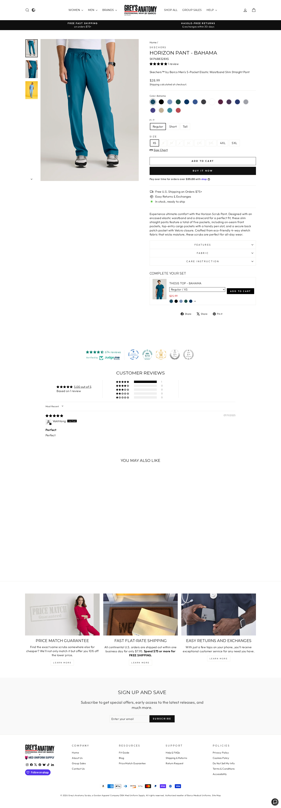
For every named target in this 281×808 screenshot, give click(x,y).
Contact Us (78, 768)
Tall (185, 126)
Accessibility (220, 774)
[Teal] (170, 110)
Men (91, 10)
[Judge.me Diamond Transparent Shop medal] (133, 354)
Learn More (62, 662)
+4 (195, 301)
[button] (159, 64)
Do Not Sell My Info (224, 763)
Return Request (174, 763)
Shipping (155, 84)
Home (153, 42)
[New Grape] (153, 110)
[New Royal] (195, 102)
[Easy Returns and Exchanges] (218, 615)
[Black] (161, 102)
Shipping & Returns (176, 758)
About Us (77, 758)
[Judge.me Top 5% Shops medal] (175, 354)
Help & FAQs (173, 752)
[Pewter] (203, 102)
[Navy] (186, 102)
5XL (234, 143)
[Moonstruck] (246, 102)
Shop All (170, 10)
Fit (152, 120)
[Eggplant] (229, 102)
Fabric (203, 253)
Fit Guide (124, 752)
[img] (54, 416)
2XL (199, 143)
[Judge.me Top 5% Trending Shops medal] (188, 354)
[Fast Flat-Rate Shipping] (140, 615)
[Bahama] (153, 102)
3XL (211, 143)
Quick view (53, 546)
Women (74, 10)
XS (154, 143)
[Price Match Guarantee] (62, 614)
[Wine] (220, 102)
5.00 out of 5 (82, 387)
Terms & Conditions (224, 768)
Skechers (158, 47)
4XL (223, 143)
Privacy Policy (221, 752)
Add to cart (240, 291)
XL (189, 143)
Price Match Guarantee (132, 763)
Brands (108, 10)
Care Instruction (202, 261)
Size (153, 136)
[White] (212, 102)
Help (210, 10)
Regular (158, 126)
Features (202, 244)
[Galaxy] (237, 102)
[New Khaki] (161, 110)
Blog (121, 758)
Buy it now (203, 170)
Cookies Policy (221, 758)
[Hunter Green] (178, 102)
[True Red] (178, 110)
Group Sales (192, 10)
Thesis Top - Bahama (185, 283)
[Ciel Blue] (170, 102)
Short (173, 126)
